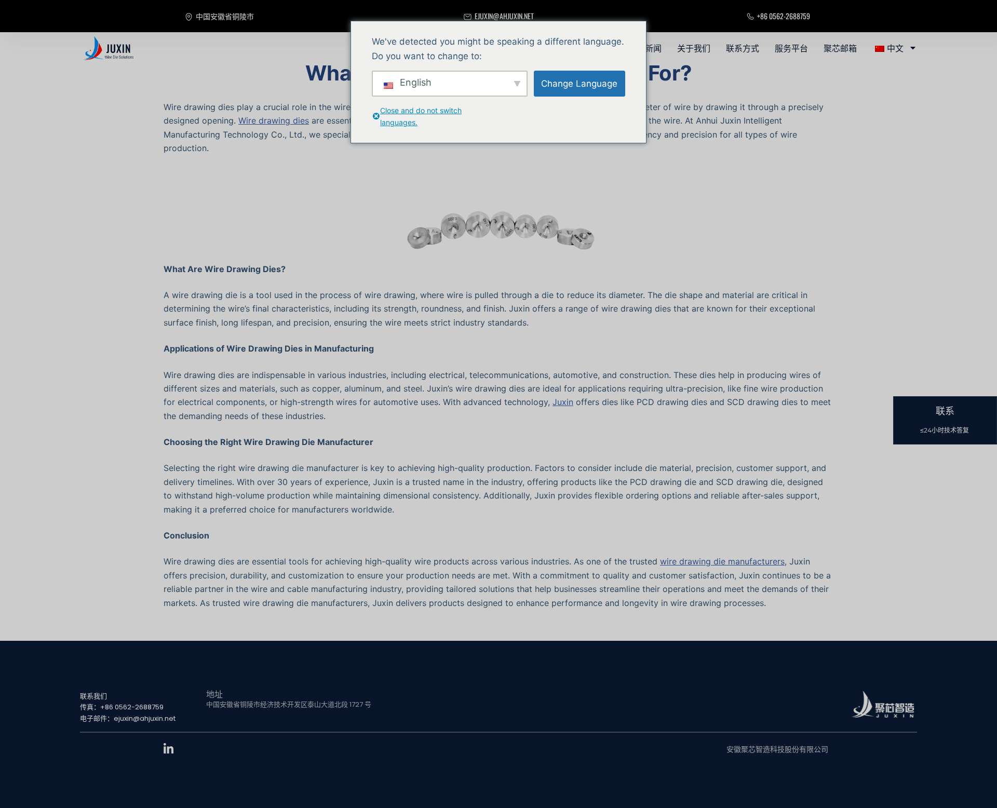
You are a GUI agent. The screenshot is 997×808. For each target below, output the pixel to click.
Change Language (579, 83)
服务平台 (791, 48)
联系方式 (742, 48)
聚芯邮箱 (840, 48)
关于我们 (693, 48)
